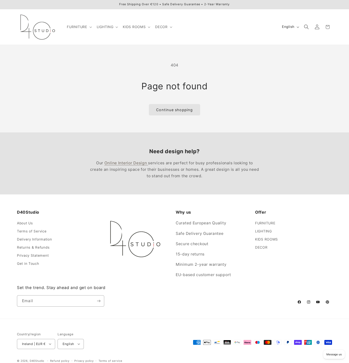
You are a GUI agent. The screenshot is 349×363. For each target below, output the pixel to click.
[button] (79, 27)
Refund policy (59, 360)
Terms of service (110, 360)
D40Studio (37, 360)
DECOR (261, 247)
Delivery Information (34, 239)
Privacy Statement (33, 255)
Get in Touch (28, 264)
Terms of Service (32, 231)
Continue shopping (174, 110)
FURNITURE (265, 223)
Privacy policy (84, 360)
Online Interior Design (126, 162)
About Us (25, 223)
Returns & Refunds (33, 247)
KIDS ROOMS (266, 239)
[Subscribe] (98, 301)
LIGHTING (263, 231)
